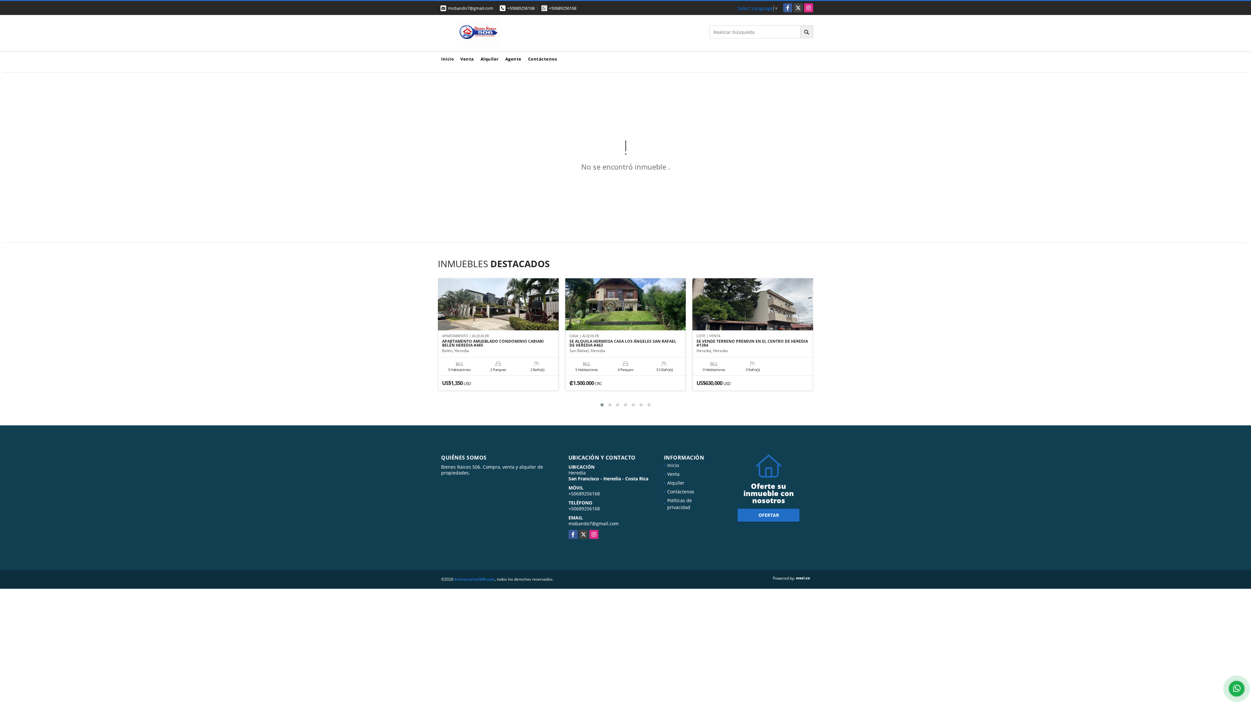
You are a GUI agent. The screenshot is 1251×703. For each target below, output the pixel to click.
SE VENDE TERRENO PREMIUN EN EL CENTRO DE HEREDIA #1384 (752, 343)
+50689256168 (521, 8)
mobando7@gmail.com (593, 523)
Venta (467, 59)
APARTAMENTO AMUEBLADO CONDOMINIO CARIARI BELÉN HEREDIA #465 (493, 343)
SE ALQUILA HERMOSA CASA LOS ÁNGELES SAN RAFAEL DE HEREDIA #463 (622, 343)
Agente (513, 59)
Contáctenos (542, 59)
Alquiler (490, 59)
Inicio (447, 59)
